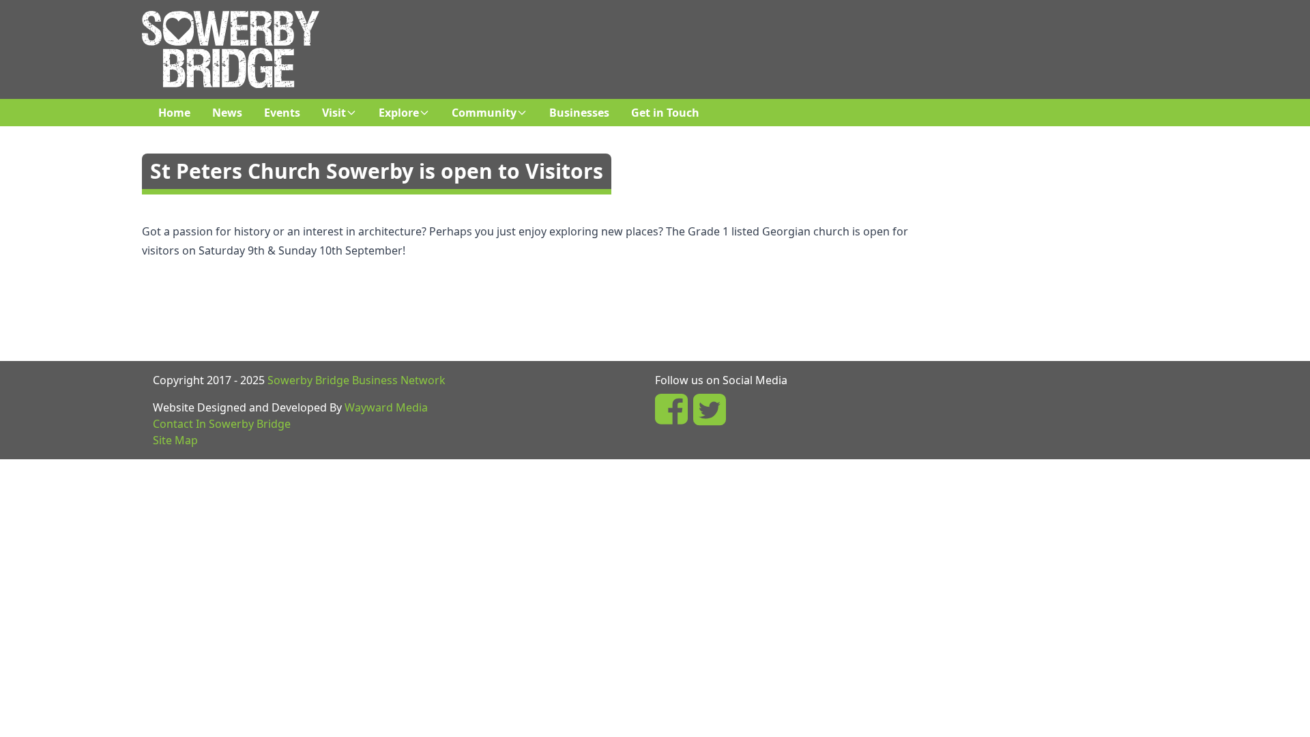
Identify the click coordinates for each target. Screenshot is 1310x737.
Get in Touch (665, 112)
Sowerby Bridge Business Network (356, 380)
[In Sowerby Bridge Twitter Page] (709, 409)
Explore (399, 112)
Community (484, 112)
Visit (334, 112)
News (227, 112)
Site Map (175, 440)
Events (282, 112)
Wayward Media (386, 407)
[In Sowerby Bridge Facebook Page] (671, 409)
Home (174, 112)
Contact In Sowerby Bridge (222, 423)
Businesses (579, 112)
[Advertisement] (732, 41)
